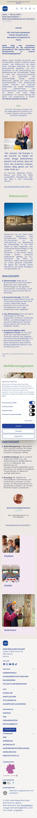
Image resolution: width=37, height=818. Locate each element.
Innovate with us (11, 756)
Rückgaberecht (10, 724)
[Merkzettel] (22, 9)
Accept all (18, 426)
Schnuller (8, 693)
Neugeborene (9, 680)
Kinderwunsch (9, 673)
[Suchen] (17, 8)
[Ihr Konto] (26, 8)
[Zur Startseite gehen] (5, 8)
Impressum (8, 741)
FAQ (4, 717)
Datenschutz (9, 745)
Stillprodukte (9, 700)
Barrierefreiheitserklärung (16, 748)
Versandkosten (10, 720)
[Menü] (34, 8)
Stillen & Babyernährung (15, 684)
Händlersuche (9, 752)
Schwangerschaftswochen (15, 676)
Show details (28, 420)
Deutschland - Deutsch (9, 775)
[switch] (32, 406)
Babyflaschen (9, 697)
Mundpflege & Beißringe (14, 704)
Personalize (18, 431)
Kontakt (7, 713)
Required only (18, 436)
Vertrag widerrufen (9, 729)
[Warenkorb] (30, 9)
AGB (4, 737)
